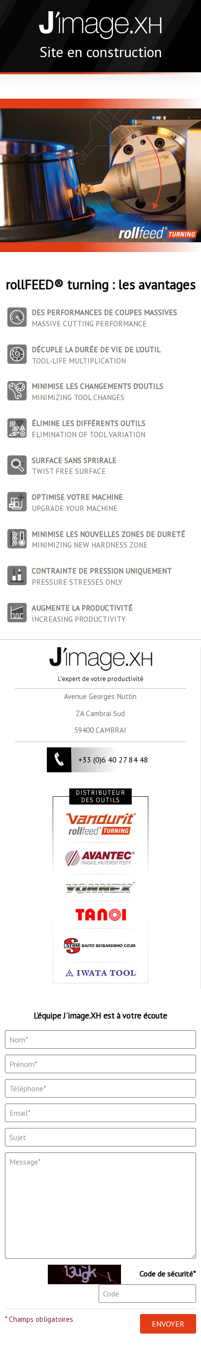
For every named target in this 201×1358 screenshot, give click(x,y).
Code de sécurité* (168, 1273)
